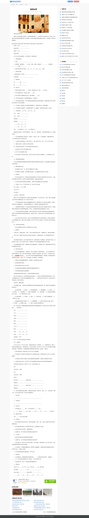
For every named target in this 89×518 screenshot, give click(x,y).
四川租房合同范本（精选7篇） (18, 504)
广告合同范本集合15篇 (16, 502)
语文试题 (63, 93)
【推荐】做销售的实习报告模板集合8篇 (69, 17)
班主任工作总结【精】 (66, 43)
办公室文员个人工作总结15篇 (67, 22)
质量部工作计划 (64, 35)
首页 (17, 4)
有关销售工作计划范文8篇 (66, 19)
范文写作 (21, 4)
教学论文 (63, 90)
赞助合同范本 (15, 505)
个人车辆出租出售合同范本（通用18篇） (42, 504)
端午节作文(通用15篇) (65, 67)
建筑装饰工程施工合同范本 (39, 505)
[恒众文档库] (15, 1)
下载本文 (40, 11)
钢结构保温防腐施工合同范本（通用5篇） (42, 507)
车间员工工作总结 (65, 32)
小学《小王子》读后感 (66, 80)
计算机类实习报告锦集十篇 (66, 45)
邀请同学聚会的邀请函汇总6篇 (67, 40)
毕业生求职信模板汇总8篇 (66, 69)
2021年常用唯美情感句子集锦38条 (68, 74)
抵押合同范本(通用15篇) (39, 500)
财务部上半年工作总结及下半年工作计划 (69, 56)
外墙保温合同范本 (16, 507)
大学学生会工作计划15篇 (66, 48)
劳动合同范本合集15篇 (38, 509)
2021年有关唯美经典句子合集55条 (68, 64)
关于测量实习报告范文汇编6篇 (67, 30)
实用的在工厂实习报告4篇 (66, 27)
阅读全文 (36, 11)
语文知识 (63, 95)
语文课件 (63, 98)
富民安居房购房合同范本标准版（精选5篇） (21, 500)
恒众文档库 (43, 516)
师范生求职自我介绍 (65, 85)
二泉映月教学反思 (65, 87)
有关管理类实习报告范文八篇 (67, 72)
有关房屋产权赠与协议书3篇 (67, 82)
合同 (26, 4)
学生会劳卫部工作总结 (66, 38)
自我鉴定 (63, 103)
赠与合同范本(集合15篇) (39, 502)
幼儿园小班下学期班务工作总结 (67, 53)
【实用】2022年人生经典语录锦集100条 (69, 77)
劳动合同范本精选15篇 (16, 509)
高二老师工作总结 (65, 51)
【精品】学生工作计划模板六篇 (67, 14)
